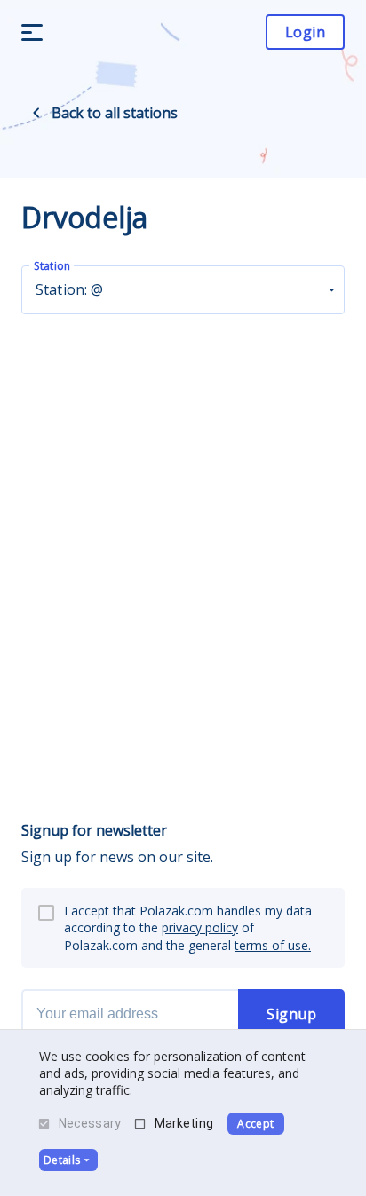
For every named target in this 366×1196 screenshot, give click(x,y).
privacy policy (200, 927)
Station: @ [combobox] (70, 289)
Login (305, 32)
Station (52, 265)
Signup (291, 1014)
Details (62, 1160)
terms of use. (273, 945)
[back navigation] (36, 113)
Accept (255, 1123)
